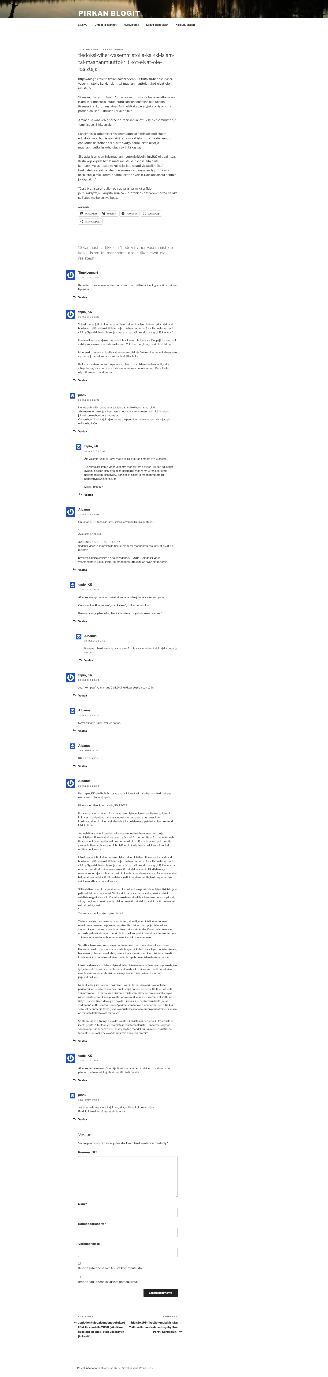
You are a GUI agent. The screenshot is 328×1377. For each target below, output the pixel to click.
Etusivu (82, 24)
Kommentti (87, 1152)
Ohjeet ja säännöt (106, 24)
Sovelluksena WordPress (137, 1368)
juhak (119, 49)
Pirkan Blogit (109, 13)
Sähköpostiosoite (92, 1224)
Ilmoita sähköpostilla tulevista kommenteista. (110, 1268)
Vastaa (82, 297)
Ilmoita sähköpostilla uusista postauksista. (108, 1282)
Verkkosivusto (89, 1244)
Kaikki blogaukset (157, 24)
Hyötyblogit (131, 24)
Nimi (82, 1204)
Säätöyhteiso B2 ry (108, 1368)
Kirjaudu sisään (185, 24)
